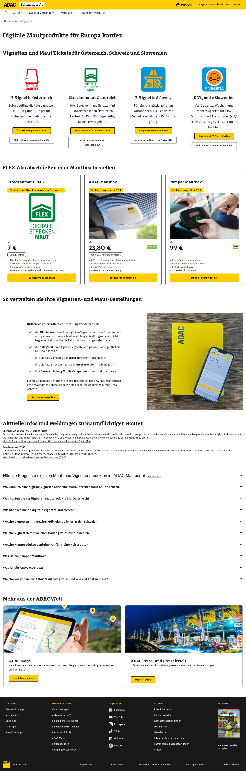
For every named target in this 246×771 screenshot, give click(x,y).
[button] (5, 13)
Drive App (10, 720)
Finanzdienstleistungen (65, 720)
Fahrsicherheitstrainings (65, 726)
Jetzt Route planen (23, 678)
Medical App (12, 715)
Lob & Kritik (160, 726)
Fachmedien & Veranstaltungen (171, 743)
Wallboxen (66, 13)
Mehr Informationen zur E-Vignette (153, 140)
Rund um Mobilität (93, 13)
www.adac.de (216, 4)
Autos (16, 13)
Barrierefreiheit (232, 764)
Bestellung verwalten (43, 397)
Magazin (203, 4)
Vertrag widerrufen (196, 764)
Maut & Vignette (40, 13)
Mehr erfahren (143, 679)
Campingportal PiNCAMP (66, 749)
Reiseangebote (60, 743)
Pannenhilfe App (14, 709)
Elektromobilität (61, 732)
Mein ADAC (187, 5)
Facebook (119, 710)
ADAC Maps (58, 738)
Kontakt (237, 4)
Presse (157, 749)
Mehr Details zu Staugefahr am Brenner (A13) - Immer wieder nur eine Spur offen (47, 441)
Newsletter (160, 732)
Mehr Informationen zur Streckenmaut (93, 142)
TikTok (118, 731)
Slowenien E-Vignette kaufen (214, 136)
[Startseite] (26, 4)
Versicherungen (60, 709)
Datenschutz (116, 764)
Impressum (86, 764)
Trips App (10, 726)
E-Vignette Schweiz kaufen (153, 130)
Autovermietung (61, 715)
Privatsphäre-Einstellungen (154, 764)
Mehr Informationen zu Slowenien (214, 145)
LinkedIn (119, 738)
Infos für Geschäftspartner (169, 738)
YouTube (119, 717)
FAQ (228, 4)
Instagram (120, 724)
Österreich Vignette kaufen (31, 130)
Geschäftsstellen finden (167, 720)
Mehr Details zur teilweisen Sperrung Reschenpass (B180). (34, 457)
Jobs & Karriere (162, 709)
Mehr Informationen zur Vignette (32, 140)
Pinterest (119, 745)
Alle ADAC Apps (14, 732)
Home (7, 21)
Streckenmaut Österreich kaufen (92, 130)
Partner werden (162, 715)
